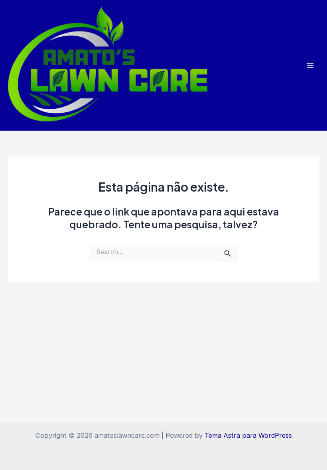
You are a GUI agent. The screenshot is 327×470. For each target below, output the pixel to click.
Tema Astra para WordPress (248, 435)
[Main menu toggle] (310, 65)
